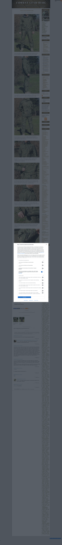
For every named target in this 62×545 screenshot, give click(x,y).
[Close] (47, 245)
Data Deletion (26, 300)
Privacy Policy (36, 300)
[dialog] (31, 272)
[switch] (42, 262)
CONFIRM (24, 297)
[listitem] (31, 260)
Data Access (31, 300)
